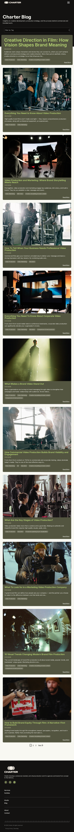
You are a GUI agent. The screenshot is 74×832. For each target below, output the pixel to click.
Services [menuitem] (7, 790)
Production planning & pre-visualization (36, 531)
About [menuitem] (6, 810)
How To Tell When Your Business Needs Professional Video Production (35, 249)
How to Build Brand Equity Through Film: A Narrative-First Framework (35, 723)
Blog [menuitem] (5, 803)
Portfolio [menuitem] (7, 793)
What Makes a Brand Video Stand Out (24, 384)
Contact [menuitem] (7, 813)
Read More (67, 62)
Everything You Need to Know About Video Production (33, 113)
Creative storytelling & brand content (39, 59)
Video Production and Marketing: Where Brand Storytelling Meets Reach (35, 181)
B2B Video (20, 193)
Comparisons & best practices (45, 329)
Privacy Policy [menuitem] (9, 828)
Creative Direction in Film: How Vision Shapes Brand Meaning (36, 42)
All (18, 466)
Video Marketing (21, 59)
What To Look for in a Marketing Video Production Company (36, 587)
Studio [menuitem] (6, 800)
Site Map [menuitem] (16, 828)
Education (32, 261)
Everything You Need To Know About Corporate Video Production (33, 317)
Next (40, 745)
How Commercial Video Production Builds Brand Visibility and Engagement (36, 453)
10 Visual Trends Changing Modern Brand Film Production (35, 654)
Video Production (10, 59)
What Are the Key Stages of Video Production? (29, 520)
